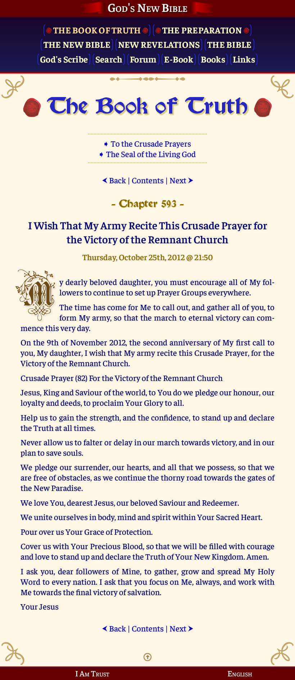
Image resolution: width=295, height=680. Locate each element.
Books (213, 58)
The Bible (229, 44)
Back (114, 180)
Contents (148, 180)
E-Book (178, 58)
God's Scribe (64, 58)
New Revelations (159, 44)
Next (181, 180)
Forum (143, 58)
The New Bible (77, 44)
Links (244, 58)
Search (109, 58)
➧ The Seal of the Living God (147, 153)
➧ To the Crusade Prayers (147, 143)
